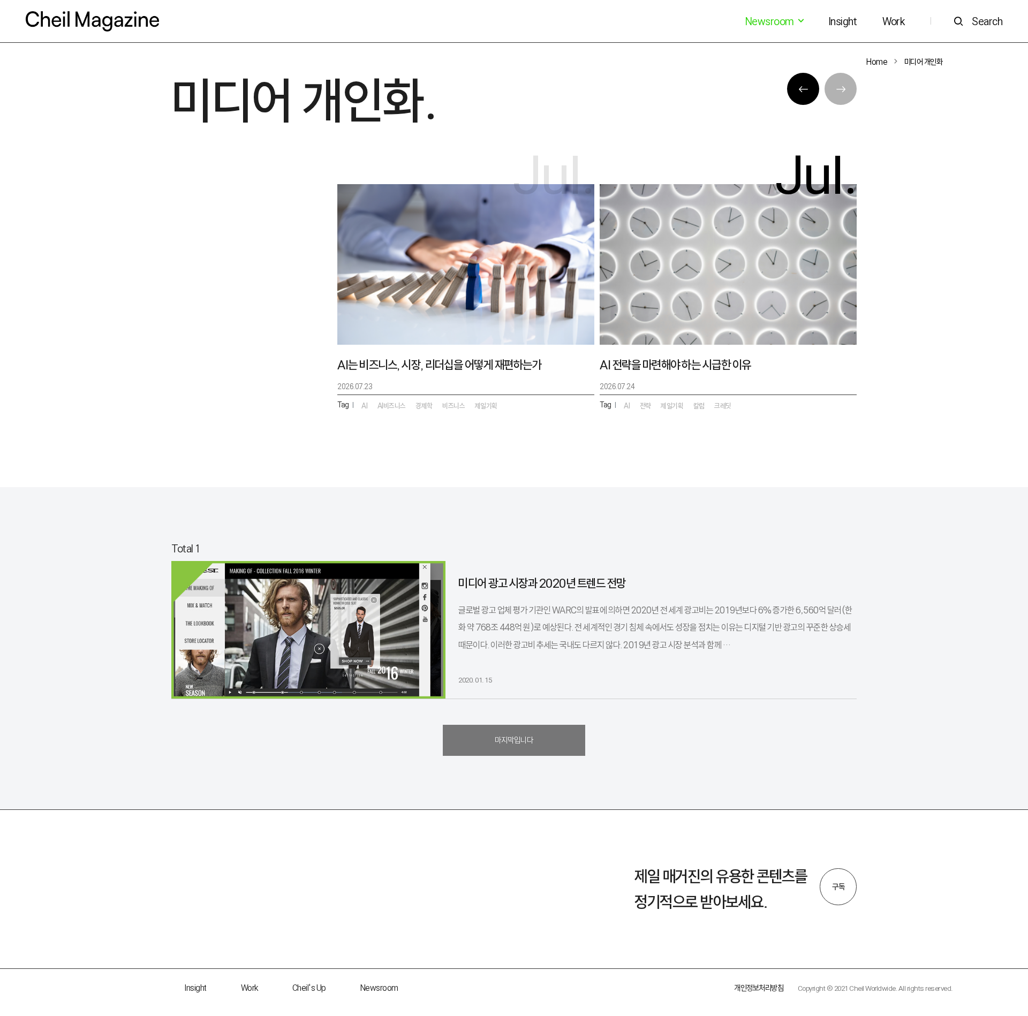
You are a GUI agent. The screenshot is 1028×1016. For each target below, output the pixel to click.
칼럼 (699, 405)
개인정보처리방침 (758, 988)
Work (893, 21)
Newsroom (379, 988)
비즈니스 (453, 405)
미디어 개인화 (923, 62)
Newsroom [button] (770, 21)
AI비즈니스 (391, 405)
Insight (842, 21)
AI (627, 405)
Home (876, 62)
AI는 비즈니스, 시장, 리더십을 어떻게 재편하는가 (439, 365)
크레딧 (722, 405)
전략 (645, 405)
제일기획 (672, 405)
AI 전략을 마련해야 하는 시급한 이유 (675, 365)
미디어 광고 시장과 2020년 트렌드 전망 (542, 583)
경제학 (424, 405)
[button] (803, 89)
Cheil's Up (309, 988)
